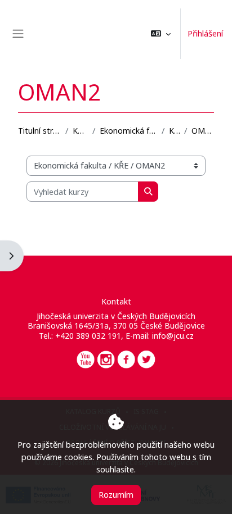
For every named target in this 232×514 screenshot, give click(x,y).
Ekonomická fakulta (128, 130)
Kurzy (80, 130)
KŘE (174, 130)
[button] (161, 33)
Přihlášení (205, 33)
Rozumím (116, 494)
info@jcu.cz (173, 335)
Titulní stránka (39, 130)
